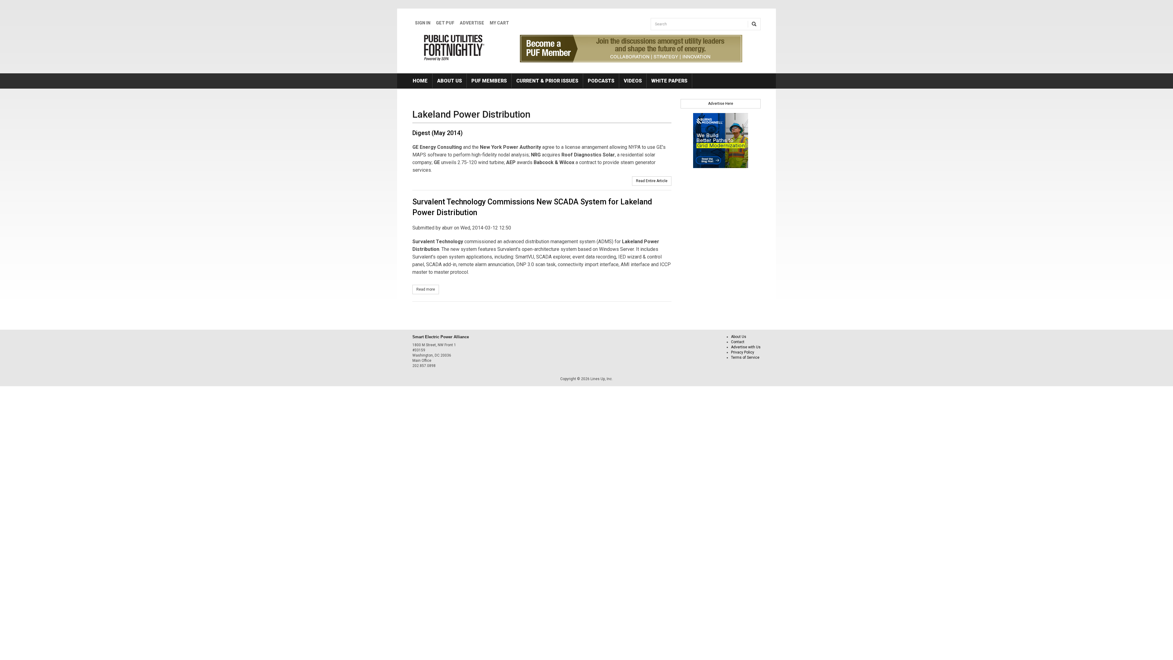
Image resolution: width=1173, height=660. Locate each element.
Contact (737, 342)
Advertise (472, 22)
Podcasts (601, 81)
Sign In (422, 22)
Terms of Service (745, 357)
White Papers (669, 81)
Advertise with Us (746, 347)
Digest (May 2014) (437, 133)
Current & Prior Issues (547, 81)
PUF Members (489, 81)
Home (420, 81)
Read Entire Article (651, 181)
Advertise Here (720, 103)
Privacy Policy (742, 352)
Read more (427, 289)
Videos (633, 81)
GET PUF (445, 22)
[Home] (454, 48)
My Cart (499, 22)
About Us (449, 81)
